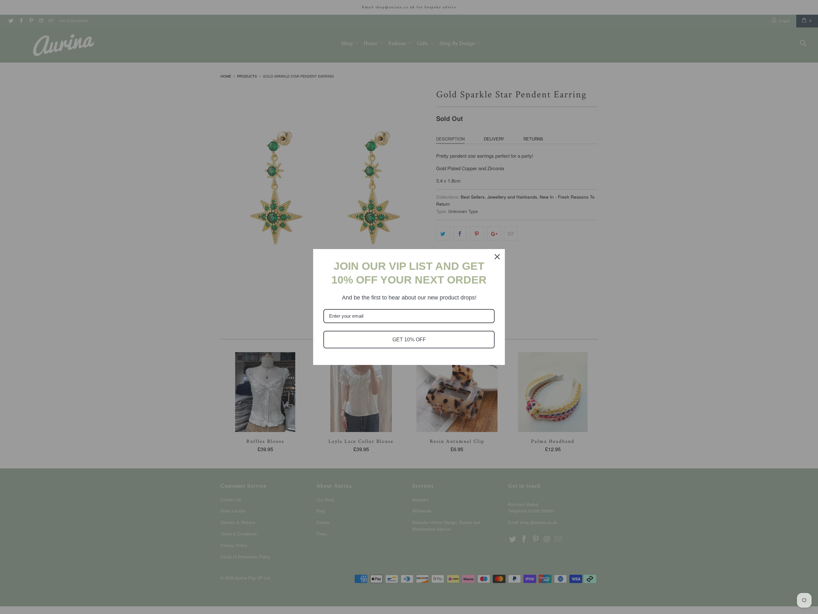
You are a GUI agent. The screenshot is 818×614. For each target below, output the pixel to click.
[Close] (497, 256)
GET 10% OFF (409, 339)
